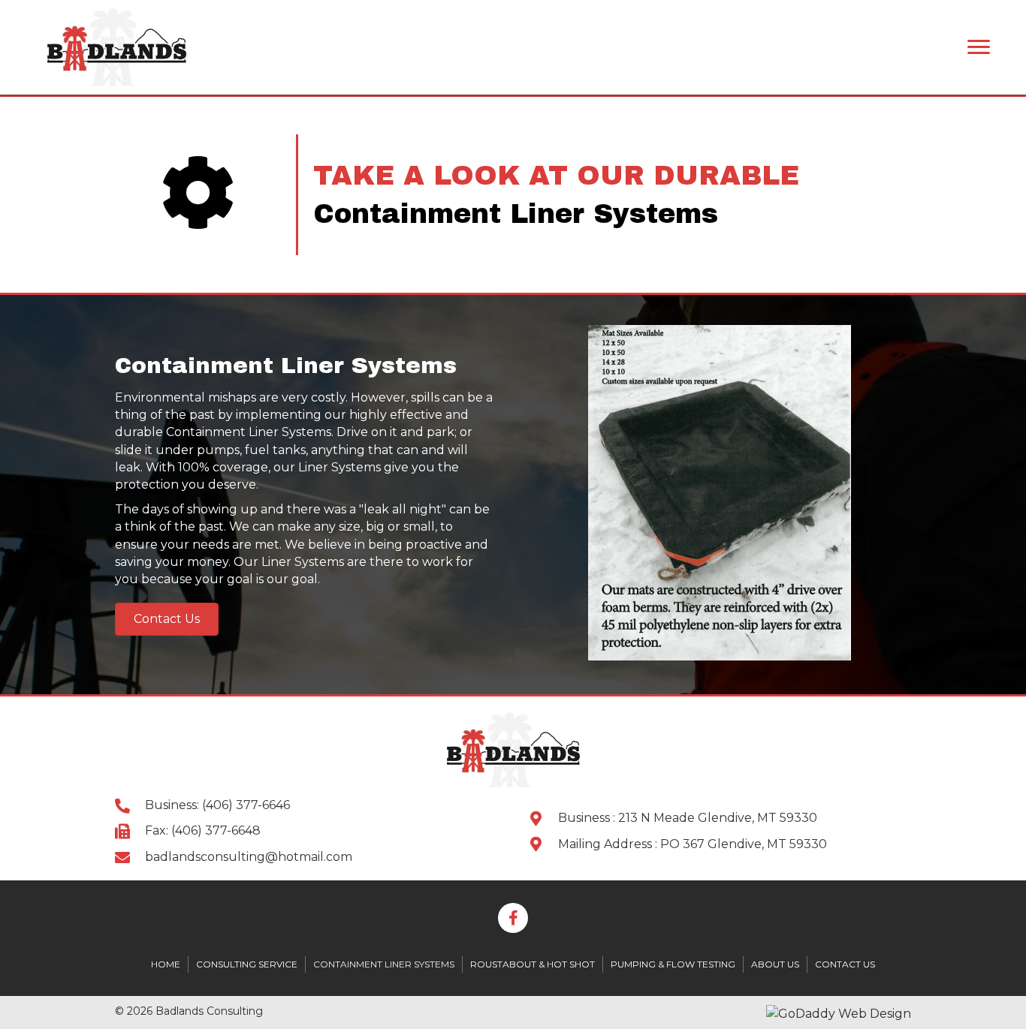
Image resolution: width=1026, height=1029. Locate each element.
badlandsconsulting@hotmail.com (248, 857)
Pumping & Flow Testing (673, 964)
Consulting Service (246, 964)
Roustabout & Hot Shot (532, 964)
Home (165, 964)
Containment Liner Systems (383, 964)
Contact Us (845, 964)
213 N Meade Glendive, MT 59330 (717, 818)
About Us (775, 964)
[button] (167, 619)
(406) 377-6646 (246, 805)
